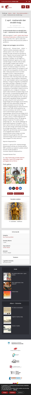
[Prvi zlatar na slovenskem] (7, 311)
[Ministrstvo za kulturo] (15, 343)
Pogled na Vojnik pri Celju (17, 316)
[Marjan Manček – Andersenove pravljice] (15, 175)
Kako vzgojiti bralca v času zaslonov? (17, 283)
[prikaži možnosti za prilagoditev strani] (26, 1)
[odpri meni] (3, 7)
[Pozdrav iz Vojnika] (7, 329)
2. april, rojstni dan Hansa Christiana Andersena (15, 36)
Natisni (10, 193)
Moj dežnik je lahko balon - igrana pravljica (19, 274)
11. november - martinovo (15, 221)
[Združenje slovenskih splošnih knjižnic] (15, 367)
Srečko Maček (6, 247)
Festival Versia (15, 291)
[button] (25, 215)
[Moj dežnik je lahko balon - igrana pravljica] (7, 276)
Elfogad (4, 392)
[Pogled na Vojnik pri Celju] (7, 320)
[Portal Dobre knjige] (15, 378)
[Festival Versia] (7, 295)
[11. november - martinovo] (15, 211)
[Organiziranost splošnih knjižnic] (15, 349)
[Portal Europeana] (15, 355)
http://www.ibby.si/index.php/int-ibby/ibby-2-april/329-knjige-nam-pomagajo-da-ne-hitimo (14, 159)
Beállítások (20, 392)
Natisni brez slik (19, 193)
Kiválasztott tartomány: (10, 1)
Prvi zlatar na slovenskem (17, 307)
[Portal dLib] (15, 361)
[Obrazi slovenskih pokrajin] (15, 373)
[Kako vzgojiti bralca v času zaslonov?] (7, 286)
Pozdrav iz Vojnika (16, 325)
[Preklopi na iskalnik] (27, 6)
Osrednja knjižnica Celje (19, 27)
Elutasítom (12, 392)
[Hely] (23, 6)
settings (15, 389)
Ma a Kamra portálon (8, 237)
